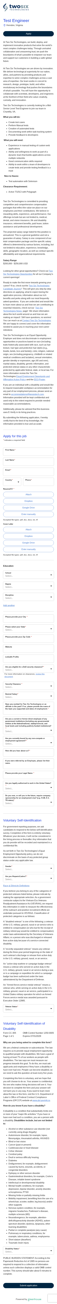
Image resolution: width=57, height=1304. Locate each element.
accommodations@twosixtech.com (27, 394)
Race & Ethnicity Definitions (16, 886)
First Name (10, 450)
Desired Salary (11, 694)
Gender (8, 866)
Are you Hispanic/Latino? (16, 876)
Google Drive (28, 508)
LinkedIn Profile (12, 657)
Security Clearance (13, 684)
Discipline (9, 595)
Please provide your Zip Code (18, 637)
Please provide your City (16, 617)
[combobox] (5, 483)
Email (8, 470)
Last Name (10, 460)
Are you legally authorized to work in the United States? (28, 784)
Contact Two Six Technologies (36, 320)
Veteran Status (11, 1007)
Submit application (28, 1285)
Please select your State (15, 627)
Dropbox (29, 501)
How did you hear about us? (17, 751)
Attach (29, 494)
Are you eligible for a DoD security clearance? (24, 667)
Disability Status (12, 1249)
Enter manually (28, 514)
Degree (8, 584)
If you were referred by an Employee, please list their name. (27, 762)
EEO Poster (39, 379)
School (8, 573)
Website (8, 647)
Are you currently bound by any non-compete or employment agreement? (25, 739)
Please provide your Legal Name (19, 773)
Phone (28, 480)
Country (9, 480)
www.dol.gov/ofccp (41, 1100)
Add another (9, 605)
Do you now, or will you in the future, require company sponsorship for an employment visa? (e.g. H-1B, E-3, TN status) (27, 798)
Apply (28, 34)
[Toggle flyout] (18, 482)
